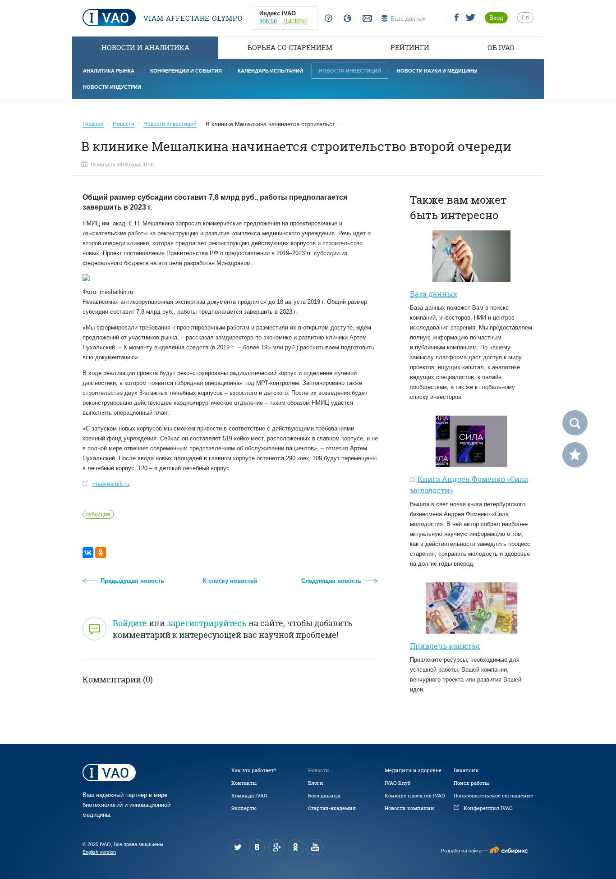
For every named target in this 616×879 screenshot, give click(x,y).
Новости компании (409, 808)
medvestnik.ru (110, 484)
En (525, 17)
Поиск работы (471, 783)
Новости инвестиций (350, 70)
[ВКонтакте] (88, 552)
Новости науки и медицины (437, 70)
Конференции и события (186, 70)
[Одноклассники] (100, 552)
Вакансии (466, 770)
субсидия (98, 514)
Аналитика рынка (108, 70)
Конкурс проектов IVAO (415, 795)
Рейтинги (410, 47)
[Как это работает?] (327, 19)
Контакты (244, 783)
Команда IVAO (249, 795)
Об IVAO (501, 47)
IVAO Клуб (397, 783)
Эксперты (244, 808)
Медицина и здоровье (413, 770)
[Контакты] (366, 19)
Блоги (315, 783)
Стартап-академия (332, 808)
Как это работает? (253, 770)
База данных (324, 795)
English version (99, 852)
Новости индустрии (112, 87)
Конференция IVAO (488, 808)
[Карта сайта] (346, 19)
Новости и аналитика (145, 47)
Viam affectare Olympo (192, 18)
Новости (318, 770)
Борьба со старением (290, 47)
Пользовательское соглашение (493, 795)
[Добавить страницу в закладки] (575, 454)
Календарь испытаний (270, 70)
